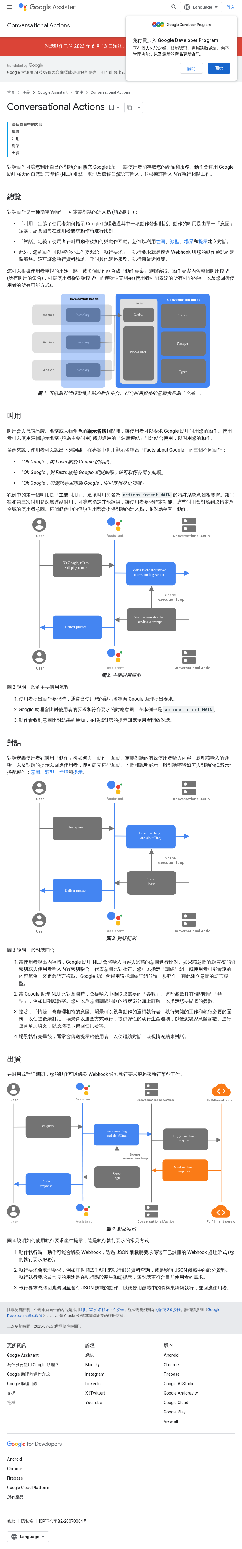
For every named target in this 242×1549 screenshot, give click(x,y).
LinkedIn (93, 1383)
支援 (11, 1393)
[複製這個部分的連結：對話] (27, 743)
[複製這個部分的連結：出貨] (27, 1059)
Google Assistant (53, 92)
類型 (174, 241)
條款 (11, 1521)
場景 (189, 241)
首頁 (11, 92)
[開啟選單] (9, 7)
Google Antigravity (181, 1393)
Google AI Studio (179, 1383)
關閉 (191, 68)
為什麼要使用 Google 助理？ (33, 1364)
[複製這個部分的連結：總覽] (27, 197)
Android (171, 1355)
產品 (26, 92)
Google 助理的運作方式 (28, 1374)
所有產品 (15, 1497)
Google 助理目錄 (22, 1383)
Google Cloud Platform (28, 1487)
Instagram (94, 1374)
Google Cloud (176, 1402)
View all (171, 1421)
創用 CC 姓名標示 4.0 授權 (102, 1309)
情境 (63, 772)
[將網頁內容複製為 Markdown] (130, 107)
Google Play (175, 1412)
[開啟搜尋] (174, 7)
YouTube (93, 1402)
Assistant (66, 7)
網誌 (89, 1355)
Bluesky (92, 1364)
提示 (203, 241)
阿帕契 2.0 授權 (168, 1309)
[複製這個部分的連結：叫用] (27, 416)
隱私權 (27, 1521)
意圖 (160, 241)
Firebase (172, 1374)
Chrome (171, 1364)
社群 (11, 1402)
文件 (79, 92)
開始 (219, 68)
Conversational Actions (38, 25)
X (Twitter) (95, 1393)
